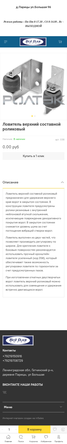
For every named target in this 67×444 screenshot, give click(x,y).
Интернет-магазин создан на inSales (23, 418)
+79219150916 (12, 356)
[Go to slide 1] (32, 116)
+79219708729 (13, 361)
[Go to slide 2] (35, 116)
